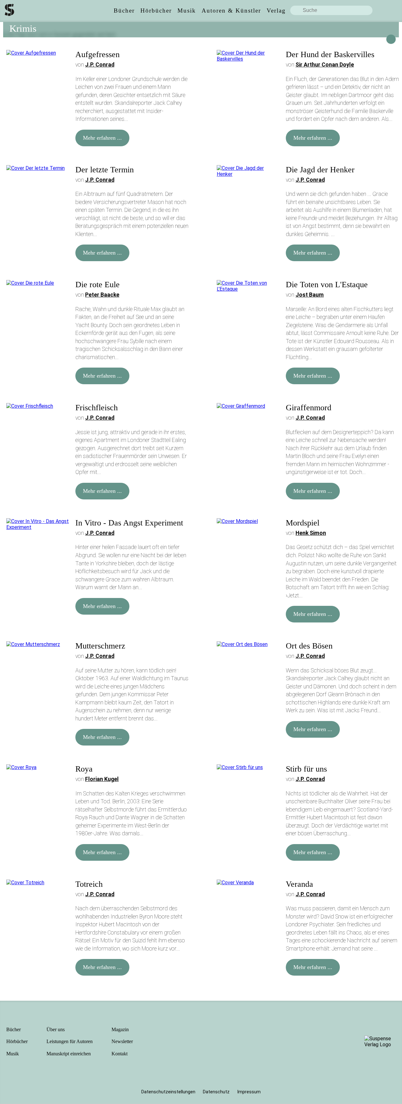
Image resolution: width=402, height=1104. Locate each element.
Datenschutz (216, 1092)
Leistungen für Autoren (69, 1041)
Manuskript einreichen (68, 1053)
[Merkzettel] (395, 10)
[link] (124, 10)
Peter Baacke (102, 295)
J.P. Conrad (99, 65)
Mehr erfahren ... (102, 138)
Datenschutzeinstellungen (168, 1092)
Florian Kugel (102, 779)
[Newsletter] (383, 10)
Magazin (120, 1029)
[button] (391, 39)
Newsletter (122, 1041)
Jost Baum (310, 295)
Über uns (55, 1029)
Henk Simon (311, 533)
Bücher (13, 1029)
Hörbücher (17, 1041)
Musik (12, 1053)
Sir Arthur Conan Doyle (325, 65)
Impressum (249, 1092)
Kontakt (119, 1053)
